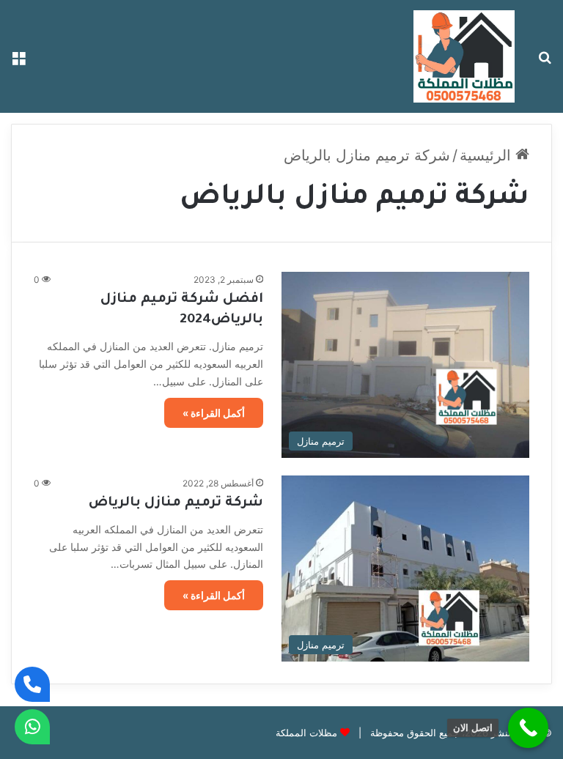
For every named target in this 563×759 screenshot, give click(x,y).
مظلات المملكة (306, 732)
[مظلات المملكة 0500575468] (464, 56)
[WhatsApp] (32, 726)
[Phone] (32, 684)
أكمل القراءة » (214, 413)
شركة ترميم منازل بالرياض (176, 503)
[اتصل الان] (528, 728)
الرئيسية (487, 155)
